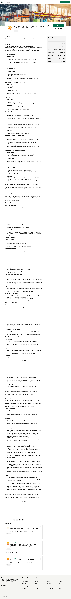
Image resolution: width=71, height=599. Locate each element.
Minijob (16, 31)
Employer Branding (25, 586)
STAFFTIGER (16, 24)
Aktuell (26, 2)
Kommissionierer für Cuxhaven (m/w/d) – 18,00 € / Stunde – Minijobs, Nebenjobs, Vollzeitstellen (24, 529)
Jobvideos (24, 588)
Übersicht (23, 579)
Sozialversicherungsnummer (52, 590)
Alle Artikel (48, 591)
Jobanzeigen (24, 583)
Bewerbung (36, 586)
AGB (60, 588)
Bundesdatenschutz (62, 586)
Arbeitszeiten (37, 591)
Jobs (17, 2)
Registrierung (61, 579)
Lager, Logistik (13, 527)
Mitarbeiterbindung (50, 588)
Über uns (60, 581)
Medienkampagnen (25, 591)
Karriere (48, 586)
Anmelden (56, 2)
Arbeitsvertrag (37, 588)
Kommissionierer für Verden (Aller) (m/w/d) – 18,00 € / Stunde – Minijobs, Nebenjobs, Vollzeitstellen (23, 545)
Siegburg (63, 43)
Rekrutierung (49, 583)
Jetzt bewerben (59, 25)
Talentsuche (21, 2)
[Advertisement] (24, 215)
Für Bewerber (35, 2)
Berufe (29, 2)
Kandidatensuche (25, 581)
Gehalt (36, 590)
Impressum (61, 590)
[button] (50, 2)
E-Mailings (24, 590)
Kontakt (60, 591)
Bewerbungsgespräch (50, 579)
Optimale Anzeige (50, 581)
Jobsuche (36, 581)
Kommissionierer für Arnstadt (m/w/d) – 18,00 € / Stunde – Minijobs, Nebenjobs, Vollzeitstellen (24, 560)
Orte (60, 583)
